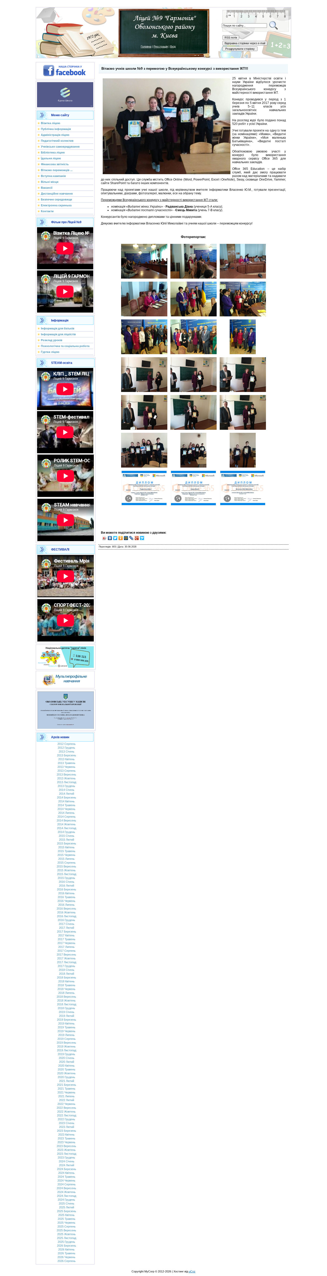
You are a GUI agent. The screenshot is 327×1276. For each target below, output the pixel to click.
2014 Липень (66, 812)
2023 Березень (66, 1130)
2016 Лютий (66, 885)
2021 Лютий (66, 1080)
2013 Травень (66, 763)
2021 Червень (66, 1092)
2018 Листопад (66, 1004)
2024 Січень (66, 1161)
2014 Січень (66, 789)
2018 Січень (66, 969)
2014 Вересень (66, 820)
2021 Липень (66, 1096)
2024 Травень (66, 1176)
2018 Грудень (66, 1008)
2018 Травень (66, 985)
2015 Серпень (66, 862)
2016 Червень (66, 900)
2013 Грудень (66, 786)
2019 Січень (66, 1011)
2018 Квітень (66, 981)
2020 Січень (66, 1057)
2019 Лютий (66, 1015)
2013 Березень (66, 755)
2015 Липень (66, 858)
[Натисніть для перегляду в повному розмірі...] (144, 277)
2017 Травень (66, 939)
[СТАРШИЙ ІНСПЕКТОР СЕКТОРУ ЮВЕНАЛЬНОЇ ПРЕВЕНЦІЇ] (65, 709)
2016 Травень (66, 897)
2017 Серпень (66, 950)
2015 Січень (66, 835)
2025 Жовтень (66, 1234)
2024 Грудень (66, 1199)
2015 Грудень (66, 877)
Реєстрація (161, 46)
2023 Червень (66, 1142)
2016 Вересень (66, 908)
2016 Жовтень (66, 912)
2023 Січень (66, 1123)
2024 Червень (66, 1180)
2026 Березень (66, 1245)
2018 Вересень (66, 996)
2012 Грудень (66, 747)
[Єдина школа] (65, 93)
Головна (146, 46)
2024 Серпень (66, 1184)
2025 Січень (66, 1203)
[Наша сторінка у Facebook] (65, 69)
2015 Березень (66, 843)
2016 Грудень (66, 920)
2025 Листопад (66, 1237)
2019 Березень (66, 1019)
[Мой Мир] (126, 538)
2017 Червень (66, 943)
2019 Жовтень (66, 1046)
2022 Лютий (66, 1100)
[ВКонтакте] (110, 538)
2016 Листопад (66, 916)
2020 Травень (66, 1069)
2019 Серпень (66, 1038)
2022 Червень (66, 1103)
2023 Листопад (66, 1153)
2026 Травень (66, 1253)
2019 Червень (66, 1031)
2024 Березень (66, 1169)
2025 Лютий (66, 1207)
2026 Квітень (66, 1249)
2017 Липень (66, 946)
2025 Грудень (66, 1241)
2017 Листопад (66, 962)
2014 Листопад (66, 828)
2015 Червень (66, 854)
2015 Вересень (66, 866)
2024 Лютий (66, 1165)
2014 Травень (66, 805)
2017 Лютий (66, 927)
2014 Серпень (66, 816)
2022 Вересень (66, 1107)
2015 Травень (66, 851)
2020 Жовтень (66, 1073)
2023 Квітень (66, 1134)
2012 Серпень (66, 743)
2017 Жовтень (66, 958)
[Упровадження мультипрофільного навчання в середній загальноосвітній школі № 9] (65, 678)
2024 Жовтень (66, 1192)
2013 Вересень (66, 774)
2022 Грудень (66, 1119)
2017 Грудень (66, 966)
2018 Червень (66, 989)
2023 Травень (66, 1138)
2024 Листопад (66, 1195)
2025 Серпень (66, 1226)
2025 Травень (66, 1218)
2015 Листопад (66, 874)
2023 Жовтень (66, 1149)
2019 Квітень (66, 1023)
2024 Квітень (66, 1172)
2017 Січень (66, 923)
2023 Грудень (66, 1157)
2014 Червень (66, 808)
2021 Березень (66, 1084)
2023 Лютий (66, 1126)
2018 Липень (66, 992)
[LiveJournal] (131, 538)
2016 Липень (66, 904)
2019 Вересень (66, 1042)
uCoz (192, 1271)
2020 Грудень (66, 1077)
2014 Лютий (66, 793)
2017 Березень (66, 931)
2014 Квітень (66, 801)
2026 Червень (66, 1257)
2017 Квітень (66, 935)
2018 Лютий (66, 973)
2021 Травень (66, 1088)
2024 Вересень (66, 1188)
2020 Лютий (66, 1061)
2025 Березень (66, 1211)
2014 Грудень (66, 831)
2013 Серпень (66, 770)
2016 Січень (66, 881)
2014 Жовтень (66, 824)
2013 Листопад (66, 782)
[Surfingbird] (142, 538)
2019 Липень (66, 1034)
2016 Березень (66, 889)
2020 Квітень (66, 1065)
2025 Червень (66, 1222)
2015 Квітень (66, 847)
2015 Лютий (66, 839)
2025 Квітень (66, 1215)
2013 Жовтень (66, 778)
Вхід (173, 46)
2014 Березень (66, 797)
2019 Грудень (66, 1054)
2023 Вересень (66, 1146)
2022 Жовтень (66, 1111)
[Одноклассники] (120, 538)
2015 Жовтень (66, 870)
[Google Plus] (136, 538)
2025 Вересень (66, 1230)
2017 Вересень (66, 954)
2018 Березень (66, 977)
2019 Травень (66, 1027)
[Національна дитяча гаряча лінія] (65, 656)
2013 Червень (66, 766)
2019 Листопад (66, 1050)
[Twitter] (115, 538)
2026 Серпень (66, 1260)
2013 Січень (66, 751)
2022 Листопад (66, 1115)
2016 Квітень (66, 893)
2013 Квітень (66, 759)
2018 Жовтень (66, 1000)
